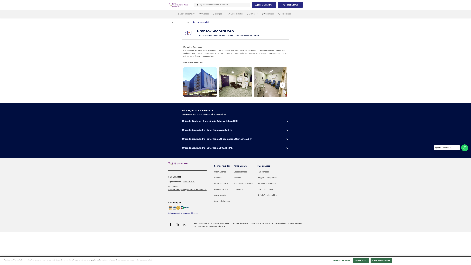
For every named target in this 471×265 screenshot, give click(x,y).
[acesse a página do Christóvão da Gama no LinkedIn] (184, 225)
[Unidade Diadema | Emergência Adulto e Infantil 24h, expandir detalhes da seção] (287, 121)
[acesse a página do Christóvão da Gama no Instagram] (177, 225)
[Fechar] (467, 260)
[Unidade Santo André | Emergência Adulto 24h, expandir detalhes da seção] (287, 130)
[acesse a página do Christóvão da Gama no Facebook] (170, 225)
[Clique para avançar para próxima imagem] (282, 85)
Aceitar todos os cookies (381, 260)
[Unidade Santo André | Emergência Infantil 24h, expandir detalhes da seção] (287, 148)
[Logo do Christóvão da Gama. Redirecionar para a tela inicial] (178, 5)
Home (187, 22)
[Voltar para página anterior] (173, 22)
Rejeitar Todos (360, 260)
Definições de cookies (267, 195)
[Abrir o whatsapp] (464, 147)
